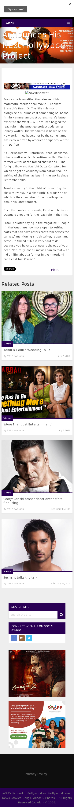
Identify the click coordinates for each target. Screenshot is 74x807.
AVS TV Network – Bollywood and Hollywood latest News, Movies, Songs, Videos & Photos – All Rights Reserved (37, 798)
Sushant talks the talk (20, 577)
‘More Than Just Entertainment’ (27, 424)
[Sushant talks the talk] (37, 545)
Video (7, 418)
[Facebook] (14, 638)
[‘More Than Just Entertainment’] (37, 392)
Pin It (54, 269)
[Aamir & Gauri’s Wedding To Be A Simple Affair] (37, 317)
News (7, 344)
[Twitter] (29, 638)
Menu (10, 23)
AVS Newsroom (15, 356)
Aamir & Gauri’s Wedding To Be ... (28, 350)
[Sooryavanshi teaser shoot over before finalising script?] (37, 466)
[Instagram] (22, 638)
